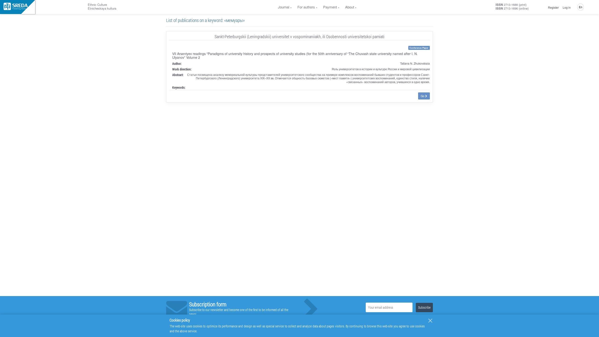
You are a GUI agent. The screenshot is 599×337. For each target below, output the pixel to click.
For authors (306, 6)
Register (553, 7)
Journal (283, 6)
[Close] (430, 320)
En (580, 7)
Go (423, 96)
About (349, 6)
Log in (567, 7)
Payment (330, 6)
